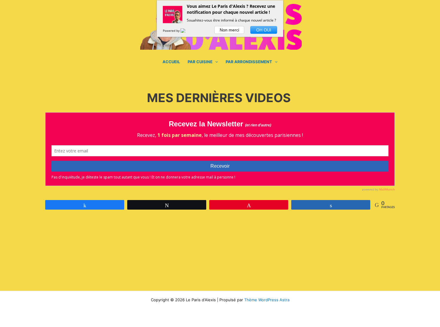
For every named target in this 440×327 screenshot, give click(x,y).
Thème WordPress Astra (266, 299)
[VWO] (186, 30)
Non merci (229, 30)
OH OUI (263, 30)
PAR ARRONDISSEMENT (249, 61)
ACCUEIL (171, 61)
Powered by (171, 30)
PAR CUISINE (200, 61)
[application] (215, 62)
